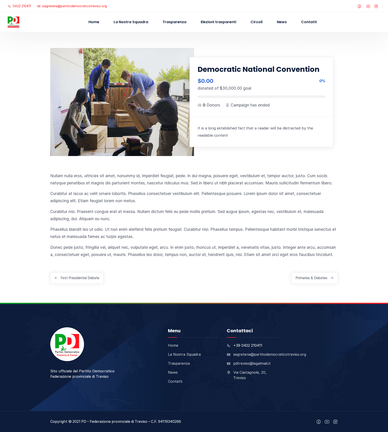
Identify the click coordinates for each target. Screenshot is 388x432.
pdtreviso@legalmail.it (252, 363)
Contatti (309, 22)
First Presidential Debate (80, 278)
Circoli (256, 22)
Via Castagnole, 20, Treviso (250, 375)
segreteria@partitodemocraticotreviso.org (74, 6)
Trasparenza (174, 22)
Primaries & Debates (311, 278)
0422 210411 (21, 6)
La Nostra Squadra (131, 22)
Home (93, 22)
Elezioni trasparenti (218, 22)
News (282, 22)
